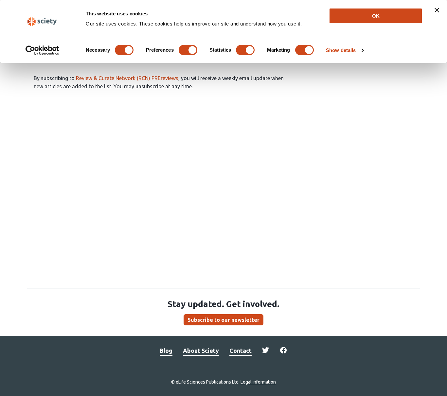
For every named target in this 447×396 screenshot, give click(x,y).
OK (376, 16)
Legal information (258, 382)
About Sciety (201, 350)
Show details (341, 50)
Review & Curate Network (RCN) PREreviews (127, 78)
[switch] (188, 50)
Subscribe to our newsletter (223, 320)
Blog (166, 350)
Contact (240, 350)
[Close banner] (437, 10)
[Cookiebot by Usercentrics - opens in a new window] (42, 50)
